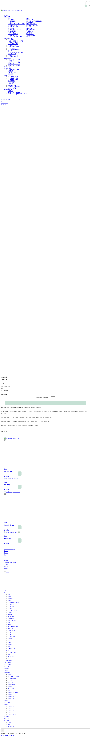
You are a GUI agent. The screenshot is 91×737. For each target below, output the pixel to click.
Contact (6, 560)
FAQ (5, 555)
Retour (6, 553)
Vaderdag (29, 31)
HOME (5, 590)
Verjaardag (30, 35)
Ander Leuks (8, 75)
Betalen (6, 551)
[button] (20, 473)
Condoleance (12, 25)
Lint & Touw (12, 72)
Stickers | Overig (14, 65)
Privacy (6, 564)
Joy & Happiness (14, 50)
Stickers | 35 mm (14, 61)
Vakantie (29, 32)
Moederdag (30, 22)
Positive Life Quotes (15, 52)
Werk (28, 37)
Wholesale (8, 89)
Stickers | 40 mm (14, 62)
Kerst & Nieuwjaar (15, 37)
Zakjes (9, 658)
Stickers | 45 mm (14, 64)
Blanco (10, 22)
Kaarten (7, 17)
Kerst (10, 51)
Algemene (6, 562)
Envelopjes (12, 45)
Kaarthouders (13, 79)
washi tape (30, 411)
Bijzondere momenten (16, 41)
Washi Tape (7, 718)
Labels (10, 71)
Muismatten (12, 85)
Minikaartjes (9, 38)
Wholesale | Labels (15, 92)
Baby (9, 594)
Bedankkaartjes (14, 77)
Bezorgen (13, 549)
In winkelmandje (45, 403)
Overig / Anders (32, 25)
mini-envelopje (39, 421)
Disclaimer (7, 568)
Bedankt (11, 20)
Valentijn (30, 34)
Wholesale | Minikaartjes (17, 94)
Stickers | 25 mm (14, 59)
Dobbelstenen (13, 78)
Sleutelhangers (14, 87)
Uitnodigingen (31, 30)
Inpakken (7, 68)
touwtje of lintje (83, 411)
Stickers (7, 58)
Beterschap (12, 21)
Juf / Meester (13, 34)
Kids (28, 18)
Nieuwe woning (31, 24)
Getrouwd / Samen (14, 30)
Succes (29, 28)
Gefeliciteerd (13, 27)
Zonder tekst (13, 57)
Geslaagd (11, 28)
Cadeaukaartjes (13, 42)
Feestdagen (12, 48)
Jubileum (11, 32)
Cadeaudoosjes (13, 69)
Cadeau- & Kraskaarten (16, 24)
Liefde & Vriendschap (34, 21)
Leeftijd (29, 20)
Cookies (6, 566)
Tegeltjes (6, 716)
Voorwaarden (12, 562)
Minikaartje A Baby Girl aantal (43, 397)
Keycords (11, 81)
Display (10, 91)
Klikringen (12, 82)
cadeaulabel (21, 425)
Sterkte (29, 27)
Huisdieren (12, 31)
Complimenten (13, 44)
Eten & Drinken (13, 47)
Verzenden (7, 549)
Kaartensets (12, 35)
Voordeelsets (13, 55)
